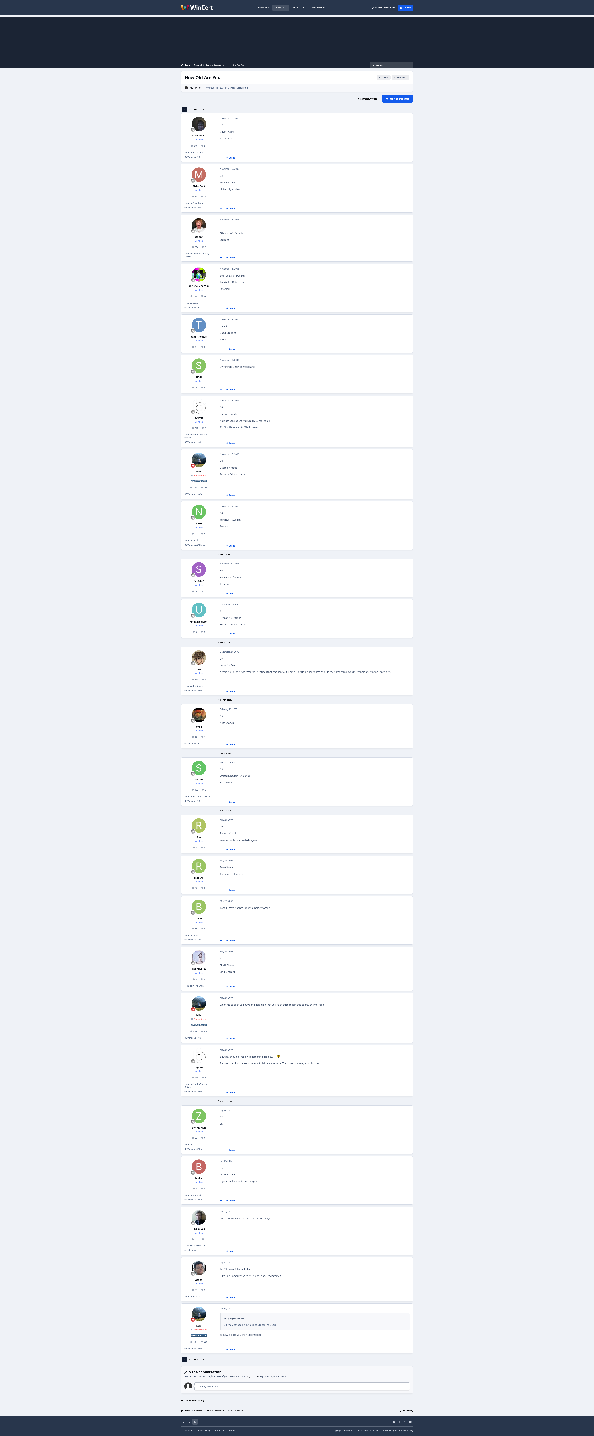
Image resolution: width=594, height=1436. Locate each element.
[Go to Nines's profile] (199, 512)
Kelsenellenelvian (198, 286)
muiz (199, 726)
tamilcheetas (199, 336)
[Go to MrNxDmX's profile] (199, 174)
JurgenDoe (199, 1229)
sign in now (253, 1376)
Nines (198, 523)
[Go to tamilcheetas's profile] (199, 325)
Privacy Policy (204, 1430)
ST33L (199, 377)
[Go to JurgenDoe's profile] (199, 1217)
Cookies (231, 1430)
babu (199, 918)
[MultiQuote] (221, 157)
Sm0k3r (198, 779)
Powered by (398, 1430)
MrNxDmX (199, 186)
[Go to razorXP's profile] (199, 866)
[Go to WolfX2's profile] (199, 225)
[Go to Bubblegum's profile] (199, 957)
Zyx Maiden (199, 1127)
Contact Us (219, 1430)
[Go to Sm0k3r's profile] (199, 768)
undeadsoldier (199, 621)
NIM (199, 471)
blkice (198, 1178)
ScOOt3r (199, 581)
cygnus (199, 417)
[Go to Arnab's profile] (199, 1268)
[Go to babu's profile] (199, 907)
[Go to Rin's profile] (199, 825)
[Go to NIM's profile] (199, 460)
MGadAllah (195, 87)
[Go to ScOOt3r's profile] (199, 569)
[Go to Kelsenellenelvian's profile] (199, 274)
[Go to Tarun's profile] (199, 657)
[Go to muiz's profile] (199, 715)
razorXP (199, 877)
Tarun (199, 669)
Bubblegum (199, 969)
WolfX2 (199, 237)
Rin (199, 837)
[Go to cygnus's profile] (199, 406)
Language (188, 1430)
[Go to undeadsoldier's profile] (199, 610)
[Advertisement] (297, 38)
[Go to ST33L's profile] (199, 365)
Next (196, 109)
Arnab (198, 1279)
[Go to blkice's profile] (199, 1166)
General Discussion (238, 87)
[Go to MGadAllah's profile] (186, 87)
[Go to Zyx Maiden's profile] (199, 1116)
